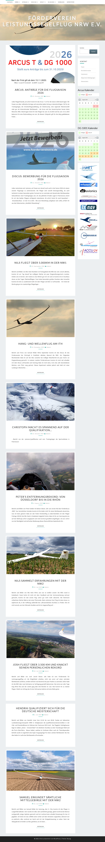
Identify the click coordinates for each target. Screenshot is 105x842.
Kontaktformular (86, 70)
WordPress (57, 838)
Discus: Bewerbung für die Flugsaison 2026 (40, 178)
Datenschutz (84, 81)
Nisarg (69, 838)
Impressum (84, 74)
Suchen (82, 48)
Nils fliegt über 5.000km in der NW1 (40, 262)
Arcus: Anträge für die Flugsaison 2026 (40, 91)
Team (82, 67)
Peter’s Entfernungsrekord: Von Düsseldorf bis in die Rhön (40, 498)
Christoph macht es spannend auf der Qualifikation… (40, 429)
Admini (48, 96)
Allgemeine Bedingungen (88, 78)
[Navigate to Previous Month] (80, 100)
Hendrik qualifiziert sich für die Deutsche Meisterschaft (40, 710)
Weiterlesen (41, 121)
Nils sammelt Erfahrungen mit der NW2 (40, 582)
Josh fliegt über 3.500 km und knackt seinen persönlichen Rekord (40, 666)
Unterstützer (70, 2)
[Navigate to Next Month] (97, 100)
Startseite (10, 2)
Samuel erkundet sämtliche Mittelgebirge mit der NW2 (40, 799)
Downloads (61, 2)
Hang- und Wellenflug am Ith (40, 343)
